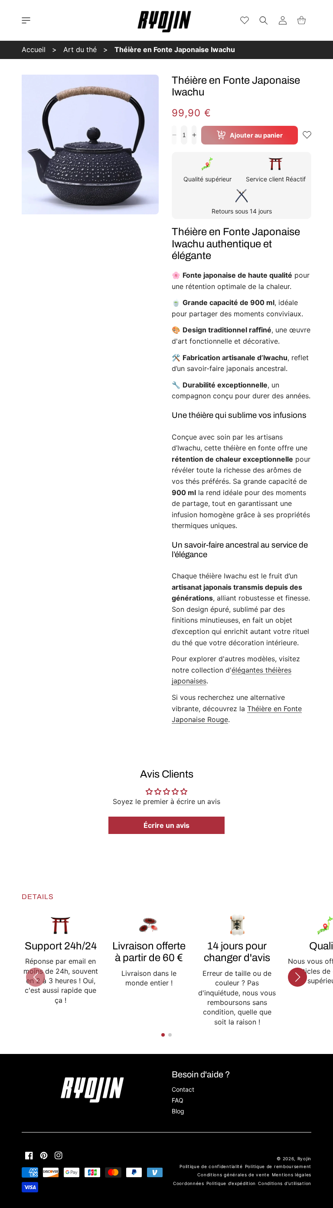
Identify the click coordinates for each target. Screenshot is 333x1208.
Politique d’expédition (231, 1183)
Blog (178, 1111)
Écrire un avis (166, 825)
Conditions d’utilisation (284, 1183)
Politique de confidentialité (211, 1166)
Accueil (34, 49)
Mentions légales (291, 1174)
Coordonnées (188, 1183)
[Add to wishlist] (307, 135)
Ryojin (304, 1158)
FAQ (177, 1100)
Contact (183, 1089)
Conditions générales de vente (233, 1174)
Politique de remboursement (278, 1166)
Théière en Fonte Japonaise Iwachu (174, 49)
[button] (26, 20)
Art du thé (80, 49)
